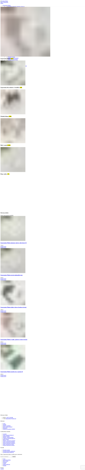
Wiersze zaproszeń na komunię (9, 442)
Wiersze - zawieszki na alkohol (9, 440)
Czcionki (5, 434)
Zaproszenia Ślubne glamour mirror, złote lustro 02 (13, 243)
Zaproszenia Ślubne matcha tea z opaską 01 (11, 371)
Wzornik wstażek (6, 450)
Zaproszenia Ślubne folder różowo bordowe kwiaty (13, 307)
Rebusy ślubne (6, 439)
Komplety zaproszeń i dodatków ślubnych (16, 6)
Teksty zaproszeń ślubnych (8, 435)
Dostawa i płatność (6, 425)
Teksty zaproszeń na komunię (9, 441)
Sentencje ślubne (6, 436)
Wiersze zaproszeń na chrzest (8, 445)
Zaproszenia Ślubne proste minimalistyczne (11, 275)
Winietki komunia (11, 56)
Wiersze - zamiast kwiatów (8, 437)
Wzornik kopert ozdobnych (8, 452)
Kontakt (4, 424)
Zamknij (2, 468)
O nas (4, 423)
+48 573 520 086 (9, 417)
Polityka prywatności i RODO (9, 429)
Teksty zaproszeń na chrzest (8, 444)
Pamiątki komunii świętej (13, 60)
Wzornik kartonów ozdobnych (9, 451)
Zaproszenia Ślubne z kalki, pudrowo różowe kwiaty (13, 339)
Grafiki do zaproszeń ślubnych (9, 438)
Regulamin (5, 427)
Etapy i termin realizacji (7, 426)
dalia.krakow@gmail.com (11, 418)
